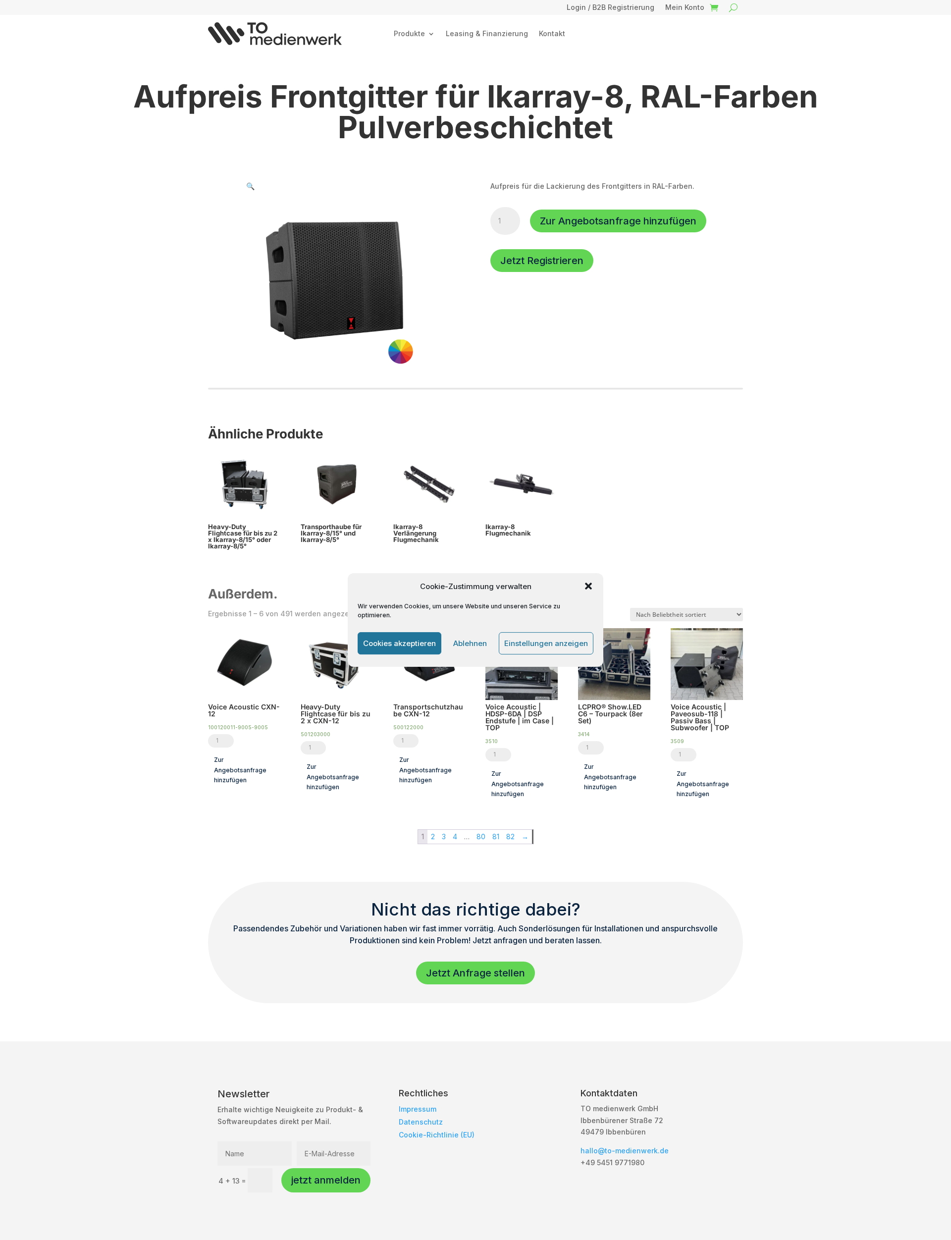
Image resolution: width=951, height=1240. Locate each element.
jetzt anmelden (326, 1180)
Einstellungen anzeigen (546, 643)
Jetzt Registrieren (541, 261)
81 (495, 836)
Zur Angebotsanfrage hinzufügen (618, 221)
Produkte (409, 33)
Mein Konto (684, 7)
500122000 (408, 727)
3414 (583, 734)
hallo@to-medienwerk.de (625, 1150)
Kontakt (552, 33)
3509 (677, 741)
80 (480, 836)
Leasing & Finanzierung (487, 33)
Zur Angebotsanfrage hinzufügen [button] (240, 770)
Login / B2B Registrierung (610, 7)
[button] (588, 586)
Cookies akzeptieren (399, 643)
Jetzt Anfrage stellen (475, 973)
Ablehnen (470, 643)
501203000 (315, 734)
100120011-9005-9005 (238, 727)
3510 (491, 741)
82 (510, 836)
